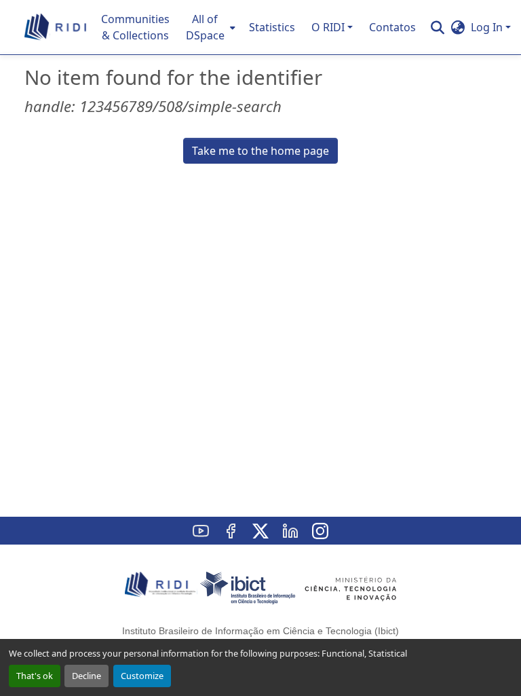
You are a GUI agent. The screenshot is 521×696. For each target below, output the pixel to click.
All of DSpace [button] (205, 27)
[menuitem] (209, 27)
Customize (142, 676)
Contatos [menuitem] (392, 27)
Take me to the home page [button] (260, 150)
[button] (56, 27)
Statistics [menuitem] (272, 27)
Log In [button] (488, 27)
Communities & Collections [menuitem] (135, 27)
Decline (86, 676)
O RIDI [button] (328, 27)
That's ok (34, 676)
